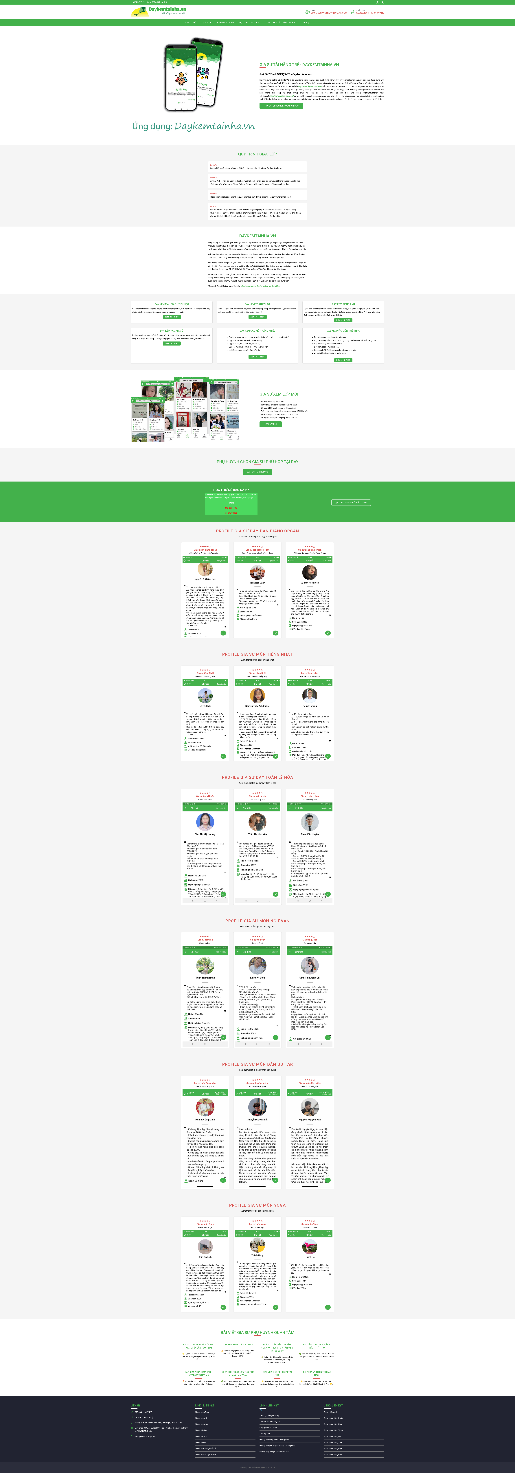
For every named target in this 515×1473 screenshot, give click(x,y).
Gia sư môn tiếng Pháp (354, 1419)
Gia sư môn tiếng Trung (354, 1431)
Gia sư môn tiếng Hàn (354, 1425)
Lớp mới (206, 23)
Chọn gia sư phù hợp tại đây (257, 472)
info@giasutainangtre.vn (145, 1436)
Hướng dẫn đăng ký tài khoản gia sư (290, 1440)
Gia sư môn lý (225, 1419)
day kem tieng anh (343, 312)
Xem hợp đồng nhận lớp (290, 1416)
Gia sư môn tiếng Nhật (354, 1455)
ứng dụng (281, 106)
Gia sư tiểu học (225, 1431)
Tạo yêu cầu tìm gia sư (281, 23)
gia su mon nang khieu (257, 345)
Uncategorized (257, 462)
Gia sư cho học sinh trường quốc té (225, 1449)
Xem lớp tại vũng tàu (271, 424)
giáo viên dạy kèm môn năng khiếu (343, 345)
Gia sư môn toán (225, 1413)
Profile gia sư (225, 23)
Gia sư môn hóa (225, 1425)
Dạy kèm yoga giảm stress (238, 1344)
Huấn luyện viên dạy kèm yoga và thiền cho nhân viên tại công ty (277, 1347)
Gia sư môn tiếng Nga (290, 1452)
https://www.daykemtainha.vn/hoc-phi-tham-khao (260, 286)
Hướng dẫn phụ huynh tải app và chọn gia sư (290, 1446)
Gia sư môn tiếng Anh (354, 1413)
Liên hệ (305, 23)
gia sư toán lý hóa (257, 312)
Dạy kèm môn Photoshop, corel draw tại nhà (171, 345)
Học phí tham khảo (250, 23)
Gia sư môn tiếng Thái (354, 1443)
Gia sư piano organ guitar (225, 1455)
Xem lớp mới (290, 1434)
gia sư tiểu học (171, 312)
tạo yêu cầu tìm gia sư (351, 503)
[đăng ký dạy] (158, 12)
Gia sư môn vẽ (225, 1443)
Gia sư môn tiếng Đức (354, 1437)
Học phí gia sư (290, 1422)
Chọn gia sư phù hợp (290, 1428)
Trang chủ (190, 23)
